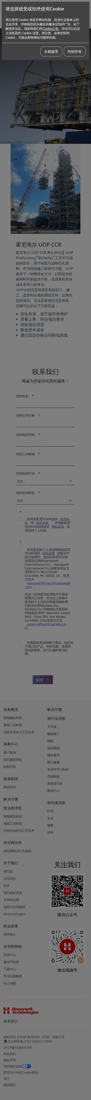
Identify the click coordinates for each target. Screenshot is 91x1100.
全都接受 (51, 51)
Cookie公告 (51, 28)
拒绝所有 (75, 51)
